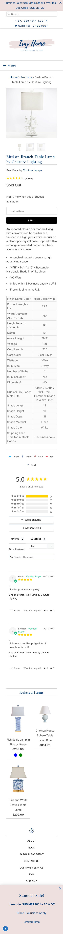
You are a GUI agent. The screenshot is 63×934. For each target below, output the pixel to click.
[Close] (60, 888)
